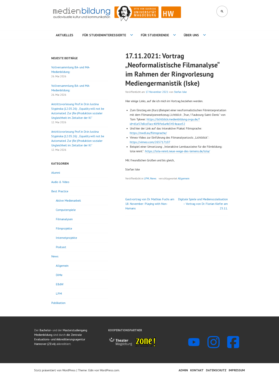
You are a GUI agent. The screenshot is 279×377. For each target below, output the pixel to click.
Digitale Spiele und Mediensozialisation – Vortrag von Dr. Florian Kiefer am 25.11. (203, 203)
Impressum (237, 370)
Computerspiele (66, 210)
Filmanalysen (64, 219)
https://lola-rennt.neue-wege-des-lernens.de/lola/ (177, 151)
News (153, 178)
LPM (146, 178)
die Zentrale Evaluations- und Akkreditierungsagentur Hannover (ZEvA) (59, 339)
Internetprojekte (66, 238)
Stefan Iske (180, 92)
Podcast (61, 247)
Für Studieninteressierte (104, 35)
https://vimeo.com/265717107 (150, 142)
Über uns (191, 35)
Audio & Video (60, 182)
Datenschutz (216, 370)
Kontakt (197, 370)
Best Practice (59, 191)
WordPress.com (109, 370)
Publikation (58, 303)
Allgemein (183, 178)
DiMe (59, 275)
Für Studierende (155, 35)
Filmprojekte (64, 228)
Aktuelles (64, 35)
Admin (183, 370)
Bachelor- (45, 330)
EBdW (59, 284)
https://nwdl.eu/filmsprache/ (148, 133)
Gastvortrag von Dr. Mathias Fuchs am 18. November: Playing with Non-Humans (149, 203)
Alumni (55, 172)
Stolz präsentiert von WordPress (55, 370)
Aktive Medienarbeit (68, 200)
